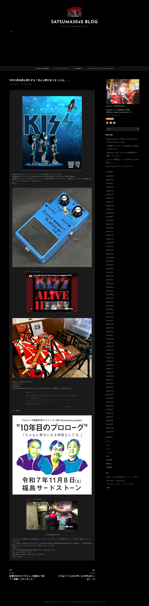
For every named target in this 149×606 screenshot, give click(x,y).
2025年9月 (110, 217)
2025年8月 (110, 220)
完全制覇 (109, 460)
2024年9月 (110, 261)
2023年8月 (110, 309)
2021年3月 (109, 417)
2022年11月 (110, 343)
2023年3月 (110, 328)
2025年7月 (109, 224)
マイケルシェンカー (114, 484)
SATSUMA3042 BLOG (74, 22)
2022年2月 (110, 376)
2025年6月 (110, 228)
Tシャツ (129, 477)
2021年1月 (109, 424)
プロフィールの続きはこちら (113, 115)
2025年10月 (110, 213)
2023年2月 (110, 332)
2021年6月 (109, 406)
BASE (109, 477)
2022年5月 (110, 365)
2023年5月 (110, 320)
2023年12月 (110, 295)
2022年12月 (110, 339)
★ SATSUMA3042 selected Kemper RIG (100, 68)
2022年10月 (110, 346)
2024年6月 (110, 272)
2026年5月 (110, 187)
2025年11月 (110, 209)
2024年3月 (110, 283)
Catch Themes (101, 602)
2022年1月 (109, 380)
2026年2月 (110, 198)
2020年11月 (110, 432)
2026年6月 (110, 183)
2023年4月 (110, 324)
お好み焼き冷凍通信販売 (42, 68)
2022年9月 (110, 350)
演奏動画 (109, 467)
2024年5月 (110, 276)
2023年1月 (109, 335)
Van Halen (110, 480)
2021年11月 (109, 387)
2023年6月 (110, 317)
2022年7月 (109, 358)
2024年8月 (110, 265)
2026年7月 (109, 180)
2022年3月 (110, 372)
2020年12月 (110, 428)
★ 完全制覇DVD (78, 68)
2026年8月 (110, 176)
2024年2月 (110, 287)
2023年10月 (110, 302)
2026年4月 (110, 191)
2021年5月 (109, 409)
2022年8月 (110, 354)
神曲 (108, 488)
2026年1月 (109, 202)
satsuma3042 (15, 84)
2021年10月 (110, 391)
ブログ (108, 449)
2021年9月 (109, 395)
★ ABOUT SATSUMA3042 (61, 68)
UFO (135, 477)
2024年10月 (110, 257)
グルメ (108, 441)
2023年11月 (110, 298)
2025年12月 (110, 206)
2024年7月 (109, 269)
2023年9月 (110, 306)
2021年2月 (109, 421)
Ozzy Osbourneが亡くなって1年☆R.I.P (119, 166)
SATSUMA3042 (118, 477)
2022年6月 (110, 361)
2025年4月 (110, 235)
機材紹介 (109, 464)
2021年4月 (109, 413)
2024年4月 (110, 280)
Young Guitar (120, 480)
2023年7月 (109, 313)
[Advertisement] (74, 53)
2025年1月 (109, 246)
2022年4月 (110, 369)
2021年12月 (110, 383)
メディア (109, 452)
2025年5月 (110, 232)
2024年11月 (110, 254)
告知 (107, 456)
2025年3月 (110, 239)
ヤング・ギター (128, 484)
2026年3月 (110, 195)
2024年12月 (110, 250)
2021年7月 (109, 402)
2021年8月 (109, 398)
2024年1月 (109, 291)
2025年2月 (110, 243)
